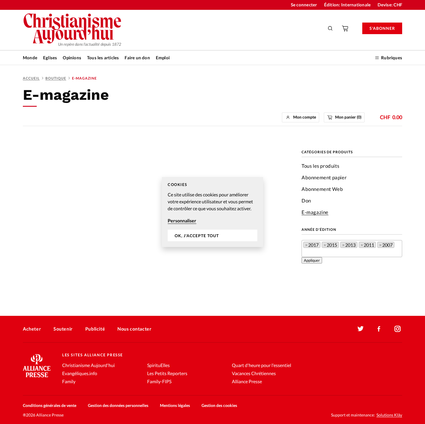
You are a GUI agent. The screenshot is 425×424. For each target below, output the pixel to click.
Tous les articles (103, 57)
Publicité (95, 328)
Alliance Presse (247, 381)
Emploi (163, 57)
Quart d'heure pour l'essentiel (261, 365)
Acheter (32, 328)
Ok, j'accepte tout (197, 235)
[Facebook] (379, 328)
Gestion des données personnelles (118, 405)
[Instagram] (397, 328)
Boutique (55, 78)
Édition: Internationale (347, 4)
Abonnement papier (324, 177)
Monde (30, 57)
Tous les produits (320, 166)
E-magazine (315, 212)
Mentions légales (175, 405)
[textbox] (305, 253)
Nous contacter (134, 328)
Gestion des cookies (219, 405)
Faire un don (137, 57)
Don (306, 201)
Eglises (50, 57)
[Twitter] (360, 328)
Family (68, 381)
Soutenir (63, 328)
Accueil (31, 78)
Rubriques (391, 57)
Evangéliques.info (79, 373)
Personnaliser (182, 220)
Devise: (390, 4)
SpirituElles (158, 365)
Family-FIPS (159, 381)
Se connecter (304, 4)
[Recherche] (330, 28)
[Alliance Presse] (37, 378)
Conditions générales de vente (49, 405)
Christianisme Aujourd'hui (88, 365)
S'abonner (382, 28)
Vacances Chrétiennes (254, 373)
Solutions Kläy (389, 415)
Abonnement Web (322, 189)
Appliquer (312, 260)
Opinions (72, 57)
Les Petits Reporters (167, 373)
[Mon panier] (345, 28)
